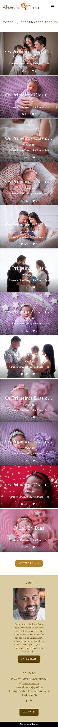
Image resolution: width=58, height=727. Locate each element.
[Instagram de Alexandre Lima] (31, 700)
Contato (29, 712)
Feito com (29, 724)
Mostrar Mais (29, 563)
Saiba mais (29, 659)
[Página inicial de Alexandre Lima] (20, 6)
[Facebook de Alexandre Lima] (27, 700)
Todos (8, 22)
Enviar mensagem (31, 683)
